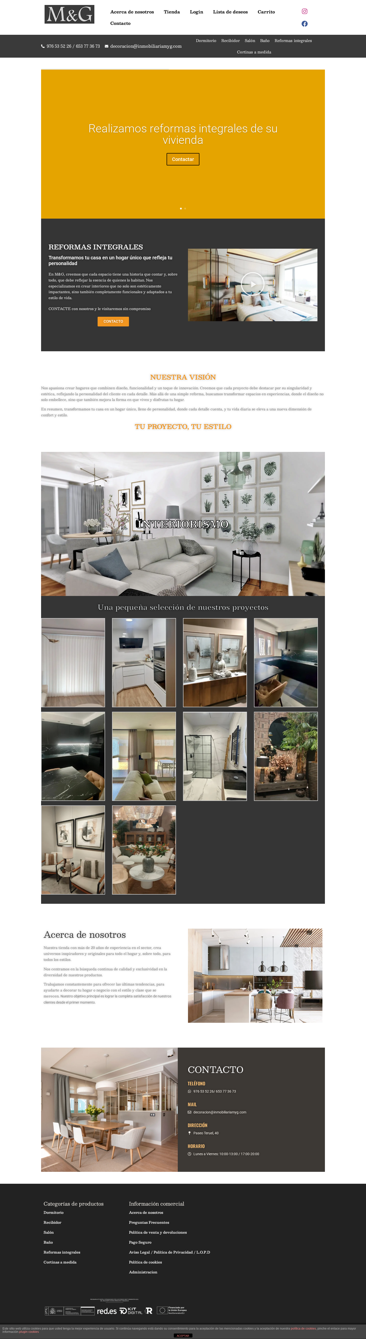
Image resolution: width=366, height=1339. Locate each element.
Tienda (172, 11)
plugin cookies (29, 1332)
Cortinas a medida (254, 52)
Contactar (183, 159)
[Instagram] (305, 11)
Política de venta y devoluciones (158, 1232)
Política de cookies (145, 1262)
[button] (252, 285)
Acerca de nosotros (132, 11)
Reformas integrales (293, 40)
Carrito (266, 11)
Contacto (120, 23)
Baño (265, 40)
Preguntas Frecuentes (149, 1222)
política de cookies (303, 1328)
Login (196, 11)
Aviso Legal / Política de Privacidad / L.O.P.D (169, 1252)
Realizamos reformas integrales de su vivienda (183, 134)
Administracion (143, 1272)
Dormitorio (206, 40)
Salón (250, 40)
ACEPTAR (183, 1335)
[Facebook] (305, 23)
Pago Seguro (140, 1242)
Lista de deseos (230, 11)
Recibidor (230, 40)
